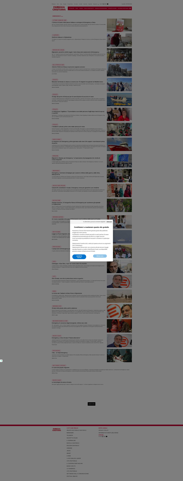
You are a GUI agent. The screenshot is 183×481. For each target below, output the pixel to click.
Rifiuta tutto (100, 256)
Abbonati (109, 221)
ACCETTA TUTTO (79, 256)
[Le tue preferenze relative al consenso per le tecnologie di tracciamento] (1, 361)
